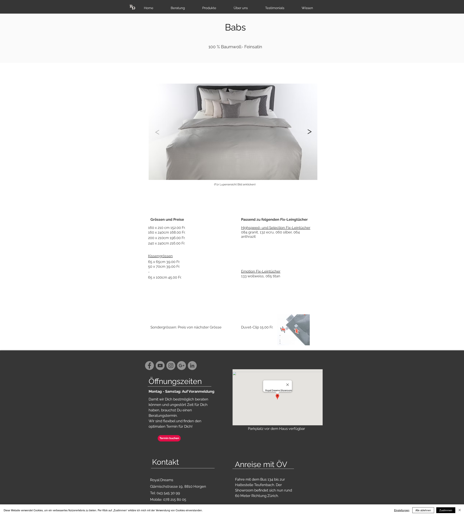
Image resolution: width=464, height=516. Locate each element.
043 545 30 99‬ (169, 493)
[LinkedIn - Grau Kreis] (192, 365)
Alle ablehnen (423, 510)
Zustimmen (445, 510)
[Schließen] (459, 510)
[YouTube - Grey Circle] (160, 365)
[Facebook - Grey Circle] (149, 365)
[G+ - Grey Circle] (181, 365)
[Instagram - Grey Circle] (170, 365)
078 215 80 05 (174, 499)
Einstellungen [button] (401, 510)
